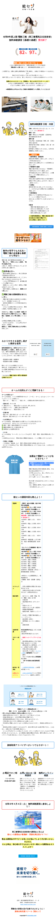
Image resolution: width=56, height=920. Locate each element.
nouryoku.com (31, 915)
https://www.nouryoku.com (28, 904)
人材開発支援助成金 (29, 667)
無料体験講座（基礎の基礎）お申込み (42, 226)
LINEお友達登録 (27, 673)
